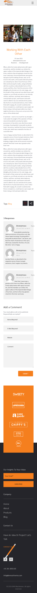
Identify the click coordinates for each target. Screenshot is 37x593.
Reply (33, 226)
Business (14, 63)
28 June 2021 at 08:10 (23, 228)
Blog (10, 203)
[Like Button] (25, 203)
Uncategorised (23, 63)
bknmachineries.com (19, 60)
